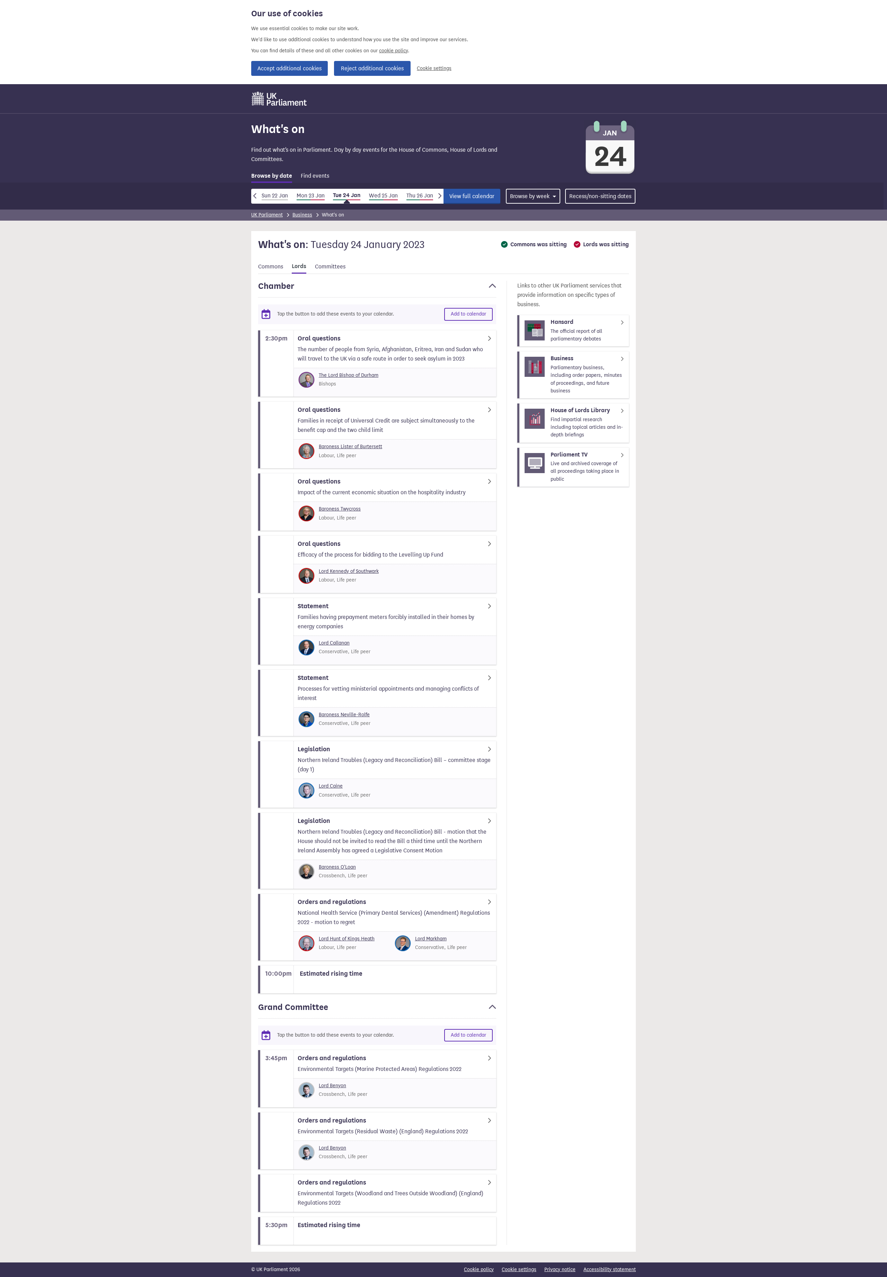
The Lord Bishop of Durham (348, 375)
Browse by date (271, 175)
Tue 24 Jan (346, 195)
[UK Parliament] (279, 98)
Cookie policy (479, 1269)
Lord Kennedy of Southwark (349, 571)
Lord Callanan (334, 643)
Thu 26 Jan (419, 195)
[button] (377, 289)
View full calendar (471, 196)
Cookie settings (434, 68)
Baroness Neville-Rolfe (344, 715)
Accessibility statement (609, 1269)
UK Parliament (267, 215)
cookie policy (393, 51)
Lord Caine (331, 786)
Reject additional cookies (372, 68)
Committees (330, 266)
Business (302, 215)
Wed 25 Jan (383, 195)
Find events (315, 175)
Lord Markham (431, 939)
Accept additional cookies (289, 68)
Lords (299, 266)
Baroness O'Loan (337, 867)
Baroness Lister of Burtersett (350, 447)
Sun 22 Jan (275, 195)
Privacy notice (560, 1269)
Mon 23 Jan (311, 195)
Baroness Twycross (340, 509)
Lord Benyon (332, 1086)
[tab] (271, 177)
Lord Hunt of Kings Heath (347, 939)
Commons (270, 266)
